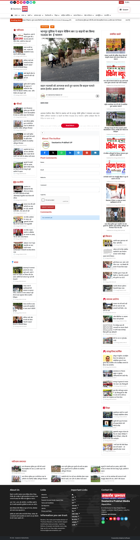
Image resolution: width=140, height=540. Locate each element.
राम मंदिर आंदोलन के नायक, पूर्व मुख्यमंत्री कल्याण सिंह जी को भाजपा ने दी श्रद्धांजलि (23, 220)
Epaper (125, 10)
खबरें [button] (29, 15)
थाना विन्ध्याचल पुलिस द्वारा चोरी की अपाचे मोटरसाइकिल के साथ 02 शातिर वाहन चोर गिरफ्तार (72, 20)
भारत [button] (16, 15)
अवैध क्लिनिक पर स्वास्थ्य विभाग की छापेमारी (120, 318)
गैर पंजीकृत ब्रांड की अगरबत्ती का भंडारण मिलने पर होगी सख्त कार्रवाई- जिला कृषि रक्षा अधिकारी (115, 328)
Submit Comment (48, 207)
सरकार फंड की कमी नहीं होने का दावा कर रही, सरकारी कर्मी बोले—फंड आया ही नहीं (24, 207)
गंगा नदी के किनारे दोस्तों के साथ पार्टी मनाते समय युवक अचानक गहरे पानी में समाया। (116, 82)
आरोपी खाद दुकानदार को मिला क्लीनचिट (120, 242)
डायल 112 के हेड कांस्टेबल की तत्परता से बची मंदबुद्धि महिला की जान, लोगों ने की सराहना (113, 477)
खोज (127, 2)
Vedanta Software (124, 538)
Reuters (43, 520)
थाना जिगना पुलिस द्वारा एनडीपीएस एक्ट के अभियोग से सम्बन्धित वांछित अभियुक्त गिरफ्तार (23, 124)
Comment (43, 185)
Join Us (43, 508)
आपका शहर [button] (37, 15)
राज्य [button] (22, 15)
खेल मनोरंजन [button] (88, 15)
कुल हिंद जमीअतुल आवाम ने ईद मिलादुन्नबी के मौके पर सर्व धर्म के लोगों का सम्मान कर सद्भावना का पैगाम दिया (115, 394)
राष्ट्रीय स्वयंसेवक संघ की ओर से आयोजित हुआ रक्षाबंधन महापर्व (115, 105)
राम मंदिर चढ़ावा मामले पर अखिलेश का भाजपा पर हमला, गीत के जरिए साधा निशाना (24, 233)
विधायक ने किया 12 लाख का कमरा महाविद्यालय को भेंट (116, 201)
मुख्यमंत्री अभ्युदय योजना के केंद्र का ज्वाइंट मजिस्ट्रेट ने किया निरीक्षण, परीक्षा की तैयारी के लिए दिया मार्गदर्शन (115, 435)
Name (42, 162)
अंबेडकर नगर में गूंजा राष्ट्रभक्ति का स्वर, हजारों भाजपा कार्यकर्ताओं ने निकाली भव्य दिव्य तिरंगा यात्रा (24, 247)
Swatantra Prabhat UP (62, 142)
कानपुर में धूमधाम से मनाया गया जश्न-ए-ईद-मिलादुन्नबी (120, 383)
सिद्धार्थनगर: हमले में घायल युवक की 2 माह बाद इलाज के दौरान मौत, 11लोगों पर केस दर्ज (24, 38)
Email (42, 170)
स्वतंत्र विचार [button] (77, 15)
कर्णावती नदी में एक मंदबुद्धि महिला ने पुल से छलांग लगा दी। (116, 178)
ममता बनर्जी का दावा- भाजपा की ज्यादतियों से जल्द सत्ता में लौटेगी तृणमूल (23, 50)
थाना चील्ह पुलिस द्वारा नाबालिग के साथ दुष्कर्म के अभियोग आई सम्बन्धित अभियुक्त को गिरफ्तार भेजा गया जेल (115, 226)
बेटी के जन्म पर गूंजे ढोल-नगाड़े (120, 339)
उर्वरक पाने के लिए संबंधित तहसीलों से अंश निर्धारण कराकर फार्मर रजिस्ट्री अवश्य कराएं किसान (115, 252)
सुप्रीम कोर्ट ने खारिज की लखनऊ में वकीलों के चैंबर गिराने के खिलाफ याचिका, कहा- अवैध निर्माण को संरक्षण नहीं (24, 88)
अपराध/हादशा (44, 27)
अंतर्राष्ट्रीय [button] (98, 15)
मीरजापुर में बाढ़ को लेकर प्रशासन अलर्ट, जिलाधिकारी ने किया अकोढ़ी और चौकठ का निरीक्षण (116, 130)
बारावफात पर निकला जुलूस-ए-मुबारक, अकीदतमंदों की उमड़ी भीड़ (120, 373)
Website (43, 177)
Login (121, 2)
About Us (44, 494)
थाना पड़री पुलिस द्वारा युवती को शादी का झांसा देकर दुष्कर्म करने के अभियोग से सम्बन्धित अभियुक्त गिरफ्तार (24, 139)
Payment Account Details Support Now (52, 500)
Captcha (43, 195)
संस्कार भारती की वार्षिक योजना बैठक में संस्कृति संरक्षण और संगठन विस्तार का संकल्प (116, 57)
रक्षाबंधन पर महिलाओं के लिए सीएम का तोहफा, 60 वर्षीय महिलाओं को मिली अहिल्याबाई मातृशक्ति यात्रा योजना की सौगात (23, 192)
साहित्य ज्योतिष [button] (65, 15)
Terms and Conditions (47, 503)
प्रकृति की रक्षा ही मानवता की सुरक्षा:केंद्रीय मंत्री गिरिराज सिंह (120, 423)
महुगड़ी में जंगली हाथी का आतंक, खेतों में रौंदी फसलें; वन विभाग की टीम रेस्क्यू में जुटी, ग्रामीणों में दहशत (23, 167)
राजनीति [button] (106, 15)
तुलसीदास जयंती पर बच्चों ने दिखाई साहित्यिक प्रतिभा (120, 413)
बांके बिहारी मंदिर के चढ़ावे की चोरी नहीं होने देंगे (29, 75)
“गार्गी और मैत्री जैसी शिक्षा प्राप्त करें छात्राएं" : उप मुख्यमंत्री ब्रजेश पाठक (120, 447)
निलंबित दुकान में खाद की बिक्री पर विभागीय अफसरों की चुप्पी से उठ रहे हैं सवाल (115, 276)
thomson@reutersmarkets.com (50, 530)
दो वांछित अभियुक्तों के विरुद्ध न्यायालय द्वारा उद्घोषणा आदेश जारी (116, 154)
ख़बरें (52, 27)
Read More (70, 125)
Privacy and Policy (46, 511)
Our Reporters (45, 505)
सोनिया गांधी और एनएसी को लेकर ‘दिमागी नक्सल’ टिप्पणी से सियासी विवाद (23, 63)
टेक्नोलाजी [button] (48, 15)
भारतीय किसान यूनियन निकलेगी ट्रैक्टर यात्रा (119, 287)
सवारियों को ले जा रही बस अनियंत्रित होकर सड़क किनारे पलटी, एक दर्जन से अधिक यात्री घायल (24, 153)
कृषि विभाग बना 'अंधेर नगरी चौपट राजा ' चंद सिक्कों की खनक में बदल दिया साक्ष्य (120, 264)
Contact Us (44, 497)
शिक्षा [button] (56, 15)
